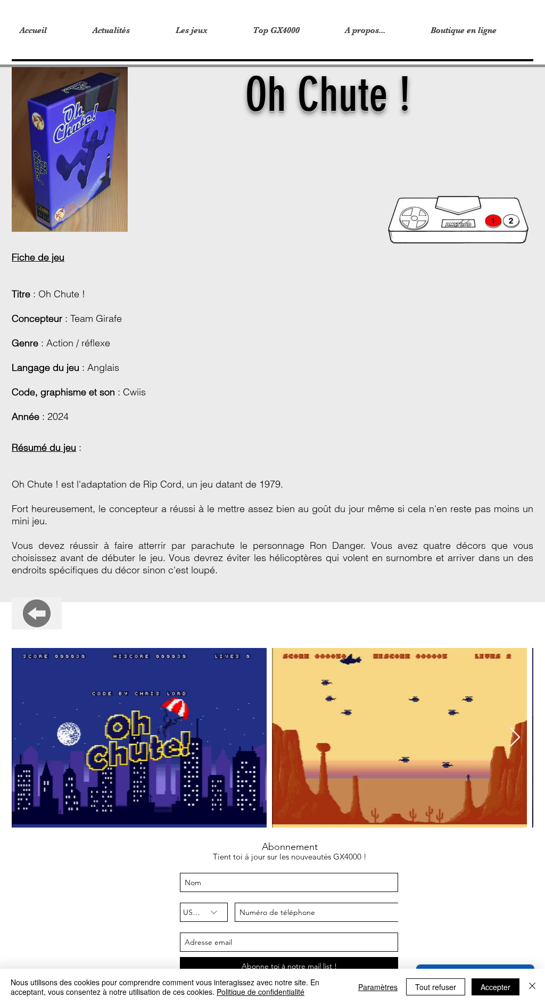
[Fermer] (532, 986)
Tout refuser (435, 987)
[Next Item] (515, 737)
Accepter (495, 987)
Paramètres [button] (378, 987)
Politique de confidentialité (260, 991)
